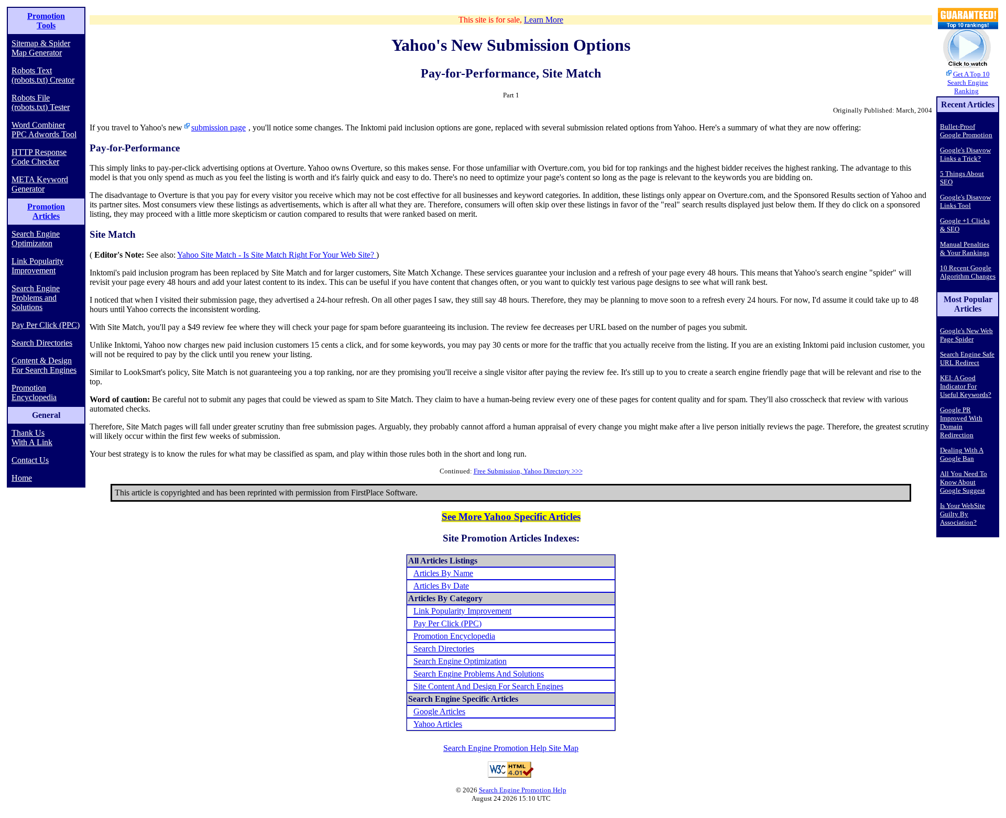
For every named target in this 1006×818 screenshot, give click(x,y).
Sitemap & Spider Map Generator (41, 48)
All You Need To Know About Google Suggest (963, 482)
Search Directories (42, 342)
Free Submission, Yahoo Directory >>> (528, 471)
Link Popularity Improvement (37, 266)
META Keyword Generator (40, 184)
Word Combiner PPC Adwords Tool (44, 129)
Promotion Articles (46, 211)
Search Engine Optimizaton (36, 238)
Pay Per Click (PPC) (46, 324)
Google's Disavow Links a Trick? (965, 154)
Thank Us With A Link (32, 437)
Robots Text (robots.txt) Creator (43, 75)
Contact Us (30, 460)
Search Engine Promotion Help (522, 790)
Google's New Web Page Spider (966, 335)
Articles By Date (441, 585)
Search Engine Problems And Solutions (478, 673)
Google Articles (439, 711)
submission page (218, 127)
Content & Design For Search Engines (44, 365)
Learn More (543, 19)
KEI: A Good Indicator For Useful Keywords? (965, 386)
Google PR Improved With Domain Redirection (961, 422)
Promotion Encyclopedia (34, 392)
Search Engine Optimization (460, 661)
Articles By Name (443, 573)
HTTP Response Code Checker (39, 157)
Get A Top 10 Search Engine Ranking (968, 82)
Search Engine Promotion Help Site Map (510, 748)
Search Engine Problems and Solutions (36, 298)
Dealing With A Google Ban (961, 454)
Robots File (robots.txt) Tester (41, 102)
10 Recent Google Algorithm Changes (968, 272)
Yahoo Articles (437, 724)
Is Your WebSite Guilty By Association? (962, 514)
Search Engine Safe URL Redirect (967, 358)
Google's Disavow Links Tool (965, 201)
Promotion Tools (46, 21)
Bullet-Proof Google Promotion (966, 131)
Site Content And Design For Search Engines (488, 686)
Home (22, 477)
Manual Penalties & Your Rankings (964, 248)
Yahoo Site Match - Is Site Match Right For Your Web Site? (276, 254)
